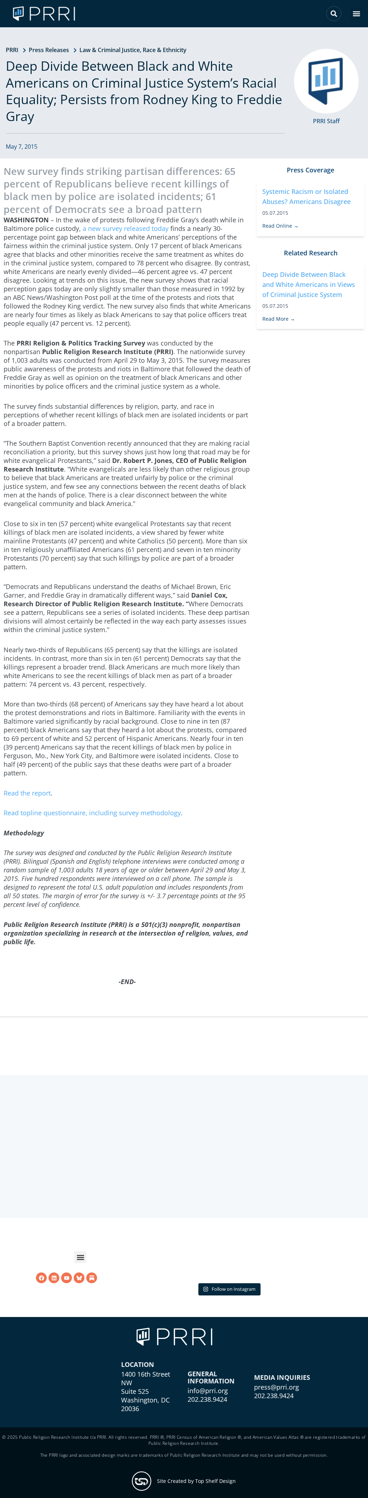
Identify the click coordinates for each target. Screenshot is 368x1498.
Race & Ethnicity (165, 50)
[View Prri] (79, 1311)
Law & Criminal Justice (109, 50)
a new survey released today (126, 228)
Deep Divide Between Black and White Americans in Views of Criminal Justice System (308, 284)
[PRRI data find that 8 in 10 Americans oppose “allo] (228, 1292)
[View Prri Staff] (326, 81)
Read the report (27, 793)
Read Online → (280, 225)
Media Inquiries (282, 1425)
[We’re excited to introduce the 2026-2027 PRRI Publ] (158, 1292)
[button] (356, 14)
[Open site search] (333, 13)
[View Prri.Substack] (91, 1311)
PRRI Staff (326, 121)
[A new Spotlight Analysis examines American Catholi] (298, 1292)
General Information (211, 1425)
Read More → (278, 318)
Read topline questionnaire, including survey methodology (92, 812)
